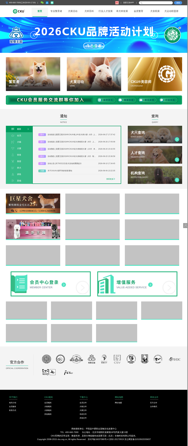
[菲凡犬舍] (92, 195)
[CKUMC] (157, 360)
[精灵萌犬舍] (152, 195)
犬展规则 (47, 410)
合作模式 (153, 406)
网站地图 (118, 403)
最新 (19, 129)
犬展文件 (83, 410)
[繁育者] (33, 74)
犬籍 (19, 142)
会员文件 (83, 403)
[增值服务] (137, 272)
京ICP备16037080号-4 (98, 439)
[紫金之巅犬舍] (26, 325)
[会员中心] (51, 272)
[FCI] (46, 360)
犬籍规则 (47, 406)
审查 (19, 155)
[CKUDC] (145, 360)
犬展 (19, 148)
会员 (19, 135)
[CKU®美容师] (155, 74)
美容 (19, 161)
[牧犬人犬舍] (152, 220)
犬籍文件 (83, 406)
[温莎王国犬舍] (33, 220)
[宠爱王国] (91, 360)
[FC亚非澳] (60, 360)
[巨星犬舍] (33, 195)
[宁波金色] (161, 302)
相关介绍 (12, 403)
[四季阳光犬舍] (26, 302)
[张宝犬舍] (71, 325)
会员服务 (12, 406)
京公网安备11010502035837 (137, 439)
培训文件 (83, 414)
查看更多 (109, 179)
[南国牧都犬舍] (152, 246)
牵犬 (19, 168)
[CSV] (117, 360)
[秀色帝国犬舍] (92, 220)
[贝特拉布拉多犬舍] (116, 302)
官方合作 (153, 403)
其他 (19, 180)
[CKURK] (131, 360)
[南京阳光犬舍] (92, 246)
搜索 (178, 3)
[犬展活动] (94, 74)
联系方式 (12, 410)
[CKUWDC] (174, 360)
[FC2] (68, 373)
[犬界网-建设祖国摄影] (49, 373)
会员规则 (47, 403)
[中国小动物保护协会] (76, 360)
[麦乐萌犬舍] (33, 246)
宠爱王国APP (128, 3)
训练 (19, 174)
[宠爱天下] (104, 360)
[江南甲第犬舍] (71, 302)
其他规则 (47, 414)
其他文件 (83, 418)
